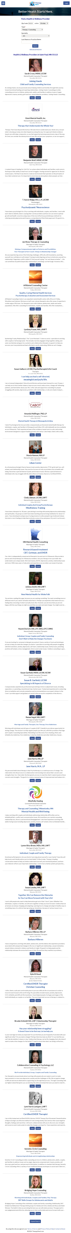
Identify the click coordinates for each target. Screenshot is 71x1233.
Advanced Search (36, 49)
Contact (57, 1229)
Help (52, 1229)
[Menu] (3, 3)
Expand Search (35, 1221)
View (32, 98)
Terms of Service (32, 1229)
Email (38, 98)
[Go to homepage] (35, 6)
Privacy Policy (45, 1229)
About (63, 1229)
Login (66, 3)
